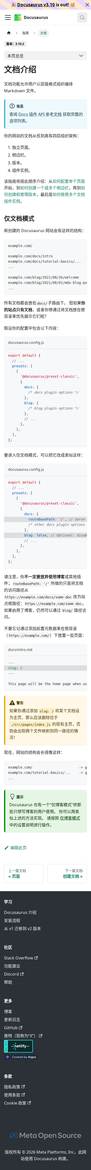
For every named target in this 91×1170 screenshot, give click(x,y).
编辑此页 (18, 847)
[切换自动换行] (71, 245)
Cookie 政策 (15, 1103)
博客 (8, 1011)
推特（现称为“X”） (21, 1036)
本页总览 (15, 56)
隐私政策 (12, 1087)
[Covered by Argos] (21, 1058)
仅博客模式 (70, 818)
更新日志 (12, 1019)
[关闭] (87, 5)
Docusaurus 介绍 (20, 912)
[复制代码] (81, 245)
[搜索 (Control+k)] (82, 17)
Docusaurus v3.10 (36, 5)
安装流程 (12, 920)
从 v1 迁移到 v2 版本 (22, 928)
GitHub (11, 1027)
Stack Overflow (18, 958)
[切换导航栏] (8, 17)
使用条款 (12, 1095)
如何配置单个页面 (69, 181)
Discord (11, 974)
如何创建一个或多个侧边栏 (44, 188)
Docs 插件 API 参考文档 (40, 114)
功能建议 (12, 966)
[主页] (9, 33)
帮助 (8, 982)
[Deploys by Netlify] (18, 1051)
